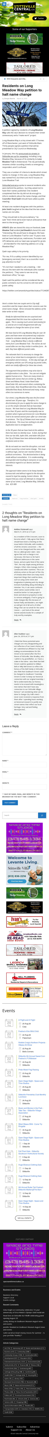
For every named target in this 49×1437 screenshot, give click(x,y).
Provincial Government (24, 1395)
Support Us (16, 1429)
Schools (22, 1399)
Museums (31, 1382)
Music (8, 1385)
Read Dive (7, 1315)
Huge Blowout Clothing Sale (29, 1164)
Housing (32, 1375)
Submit (9, 1426)
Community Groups (13, 1355)
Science (34, 1399)
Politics (8, 1395)
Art (7, 1348)
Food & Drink (10, 1368)
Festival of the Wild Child (28, 1031)
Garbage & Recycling (13, 1372)
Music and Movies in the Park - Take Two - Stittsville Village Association (30, 1110)
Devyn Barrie (9, 98)
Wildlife (39, 1409)
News (15, 495)
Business (9, 1352)
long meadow (24, 498)
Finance (24, 1365)
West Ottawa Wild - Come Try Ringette (30, 1125)
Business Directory (10, 1295)
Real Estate (9, 1399)
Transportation (11, 1409)
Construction (31, 1355)
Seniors (8, 1402)
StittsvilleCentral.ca (10, 185)
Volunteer (26, 1409)
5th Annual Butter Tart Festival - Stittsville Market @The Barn (31, 1188)
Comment (7, 732)
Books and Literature (35, 1348)
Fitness (35, 1365)
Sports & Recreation (13, 1405)
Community (23, 1352)
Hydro (7, 1379)
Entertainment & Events (14, 1362)
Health (8, 1375)
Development (10, 1358)
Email (5, 772)
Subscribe (21, 1426)
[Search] (42, 815)
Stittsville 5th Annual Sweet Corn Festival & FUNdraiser (31, 1057)
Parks (19, 1389)
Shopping (21, 1402)
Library (18, 1379)
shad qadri (33, 498)
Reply (16, 620)
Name (5, 761)
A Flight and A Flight (26, 1020)
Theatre (29, 1405)
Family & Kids (10, 1365)
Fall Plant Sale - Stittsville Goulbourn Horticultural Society (31, 1152)
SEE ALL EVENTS (24, 1218)
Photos (8, 1392)
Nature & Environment (24, 1385)
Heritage (20, 1375)
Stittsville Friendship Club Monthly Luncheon (32, 1095)
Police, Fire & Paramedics (26, 1392)
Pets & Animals (33, 1389)
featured (14, 498)
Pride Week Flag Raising (28, 1069)
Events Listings (9, 1300)
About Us (30, 1429)
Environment (34, 1362)
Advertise (35, 1426)
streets (41, 498)
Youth (8, 1412)
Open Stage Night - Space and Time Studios (30, 1082)
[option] (26, 79)
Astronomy (18, 1348)
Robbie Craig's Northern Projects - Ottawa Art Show (32, 1043)
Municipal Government (14, 1382)
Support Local (8, 1297)
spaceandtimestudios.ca (13, 1281)
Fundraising (25, 1368)
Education (25, 1358)
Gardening (30, 1372)
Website (5, 783)
